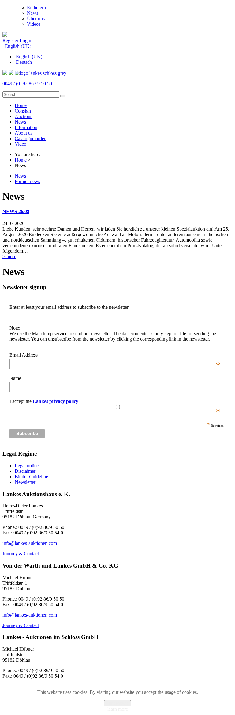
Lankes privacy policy (55, 401)
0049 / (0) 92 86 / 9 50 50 (27, 83)
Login (25, 40)
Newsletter (25, 482)
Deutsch (23, 62)
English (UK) (17, 46)
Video (20, 144)
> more (9, 256)
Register (10, 40)
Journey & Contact (20, 553)
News (32, 13)
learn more (117, 709)
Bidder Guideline (31, 476)
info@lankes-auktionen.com (29, 543)
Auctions (23, 116)
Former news (27, 181)
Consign (23, 110)
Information (26, 127)
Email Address (115, 355)
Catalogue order (30, 138)
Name (15, 378)
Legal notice (27, 465)
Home (21, 105)
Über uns (36, 18)
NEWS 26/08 (15, 211)
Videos (33, 24)
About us (23, 133)
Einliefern (36, 7)
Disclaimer (25, 471)
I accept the (115, 401)
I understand (117, 703)
